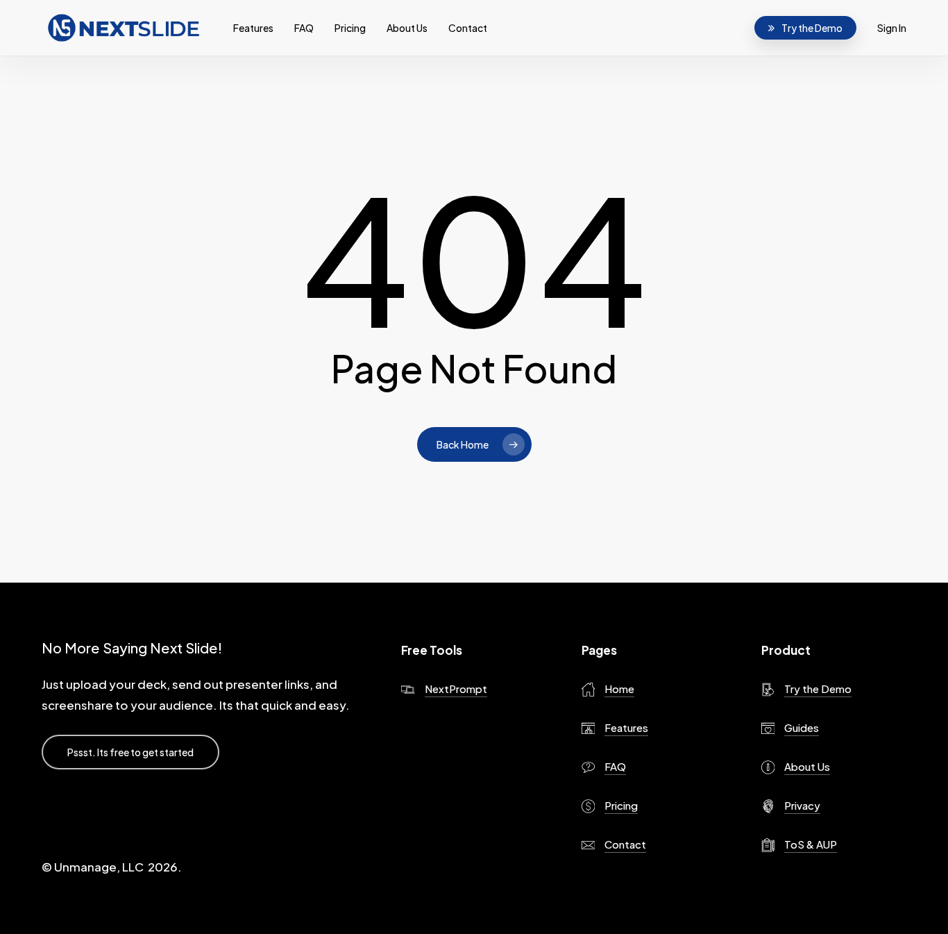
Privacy (802, 805)
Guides (801, 727)
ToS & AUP (810, 844)
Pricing (621, 805)
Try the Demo (818, 688)
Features (626, 727)
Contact (625, 844)
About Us (807, 766)
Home (619, 688)
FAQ (615, 766)
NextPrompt (456, 688)
